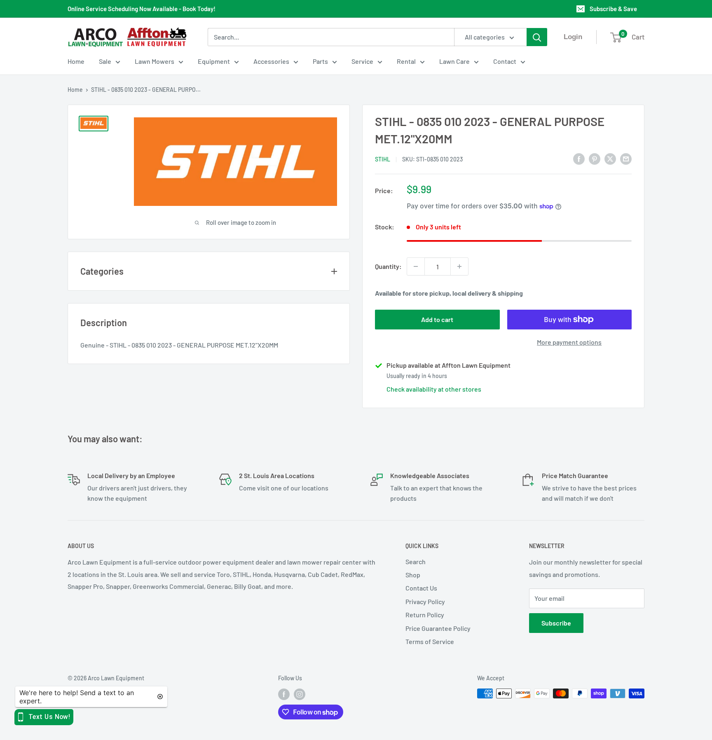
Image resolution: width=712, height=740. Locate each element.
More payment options (569, 342)
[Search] (537, 37)
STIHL (382, 159)
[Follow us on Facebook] (284, 694)
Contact (504, 61)
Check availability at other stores (433, 389)
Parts (320, 61)
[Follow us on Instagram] (299, 694)
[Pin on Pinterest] (594, 158)
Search (415, 561)
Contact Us (421, 588)
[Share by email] (626, 158)
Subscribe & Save (613, 8)
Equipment (214, 61)
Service (362, 61)
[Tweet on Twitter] (610, 158)
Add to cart (437, 319)
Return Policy (424, 615)
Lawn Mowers (154, 61)
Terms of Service (429, 641)
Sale (105, 61)
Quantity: (388, 266)
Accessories (271, 61)
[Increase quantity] (459, 266)
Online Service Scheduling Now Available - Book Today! (141, 8)
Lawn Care (454, 61)
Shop (412, 575)
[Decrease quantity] (415, 266)
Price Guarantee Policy (438, 628)
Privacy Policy (425, 601)
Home (76, 61)
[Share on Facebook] (579, 158)
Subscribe (556, 623)
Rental (406, 61)
